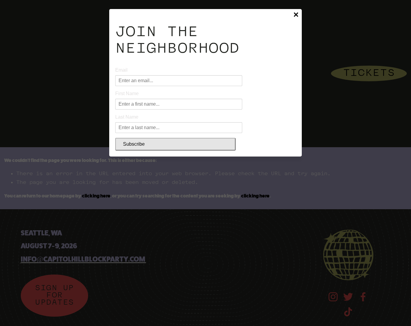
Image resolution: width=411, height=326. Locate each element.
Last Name (126, 117)
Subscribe (134, 144)
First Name (127, 93)
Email (121, 70)
